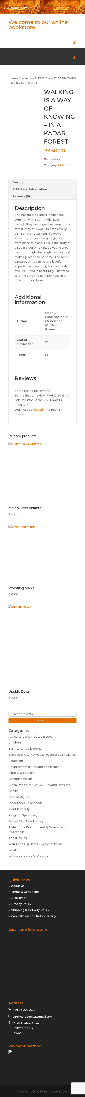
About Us (18, 886)
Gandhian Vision (20, 779)
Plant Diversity (19, 809)
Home (12, 78)
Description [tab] (21, 182)
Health (13, 791)
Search (42, 720)
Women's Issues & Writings (28, 856)
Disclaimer (18, 898)
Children (24, 78)
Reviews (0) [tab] (21, 196)
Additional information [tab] (30, 189)
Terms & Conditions (25, 892)
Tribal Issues (17, 838)
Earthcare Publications (24, 748)
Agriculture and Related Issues (30, 736)
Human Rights (18, 797)
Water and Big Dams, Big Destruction (35, 844)
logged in (39, 409)
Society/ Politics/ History (25, 821)
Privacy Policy (21, 904)
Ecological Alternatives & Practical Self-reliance (42, 754)
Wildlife (13, 850)
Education (15, 761)
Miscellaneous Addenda (25, 803)
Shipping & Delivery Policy (30, 910)
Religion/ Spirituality (22, 815)
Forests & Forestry (21, 773)
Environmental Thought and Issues (33, 767)
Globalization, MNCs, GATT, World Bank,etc (39, 785)
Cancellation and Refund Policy (33, 916)
